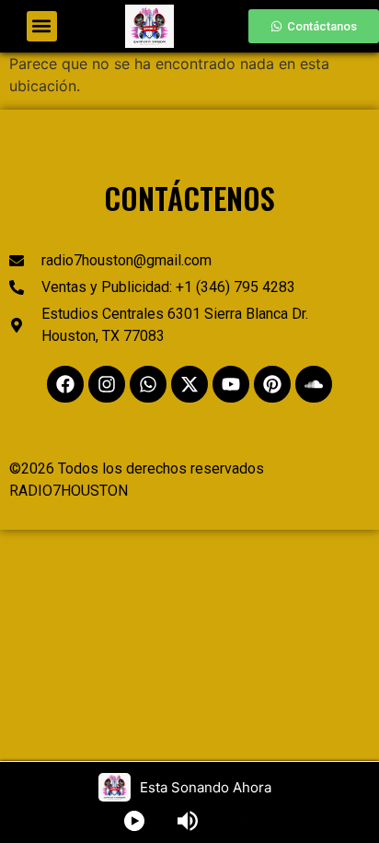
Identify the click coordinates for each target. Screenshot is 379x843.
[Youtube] (230, 384)
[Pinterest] (272, 384)
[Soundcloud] (313, 384)
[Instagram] (106, 384)
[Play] (134, 821)
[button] (42, 26)
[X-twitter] (189, 384)
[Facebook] (65, 384)
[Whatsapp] (148, 384)
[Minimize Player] (245, 821)
